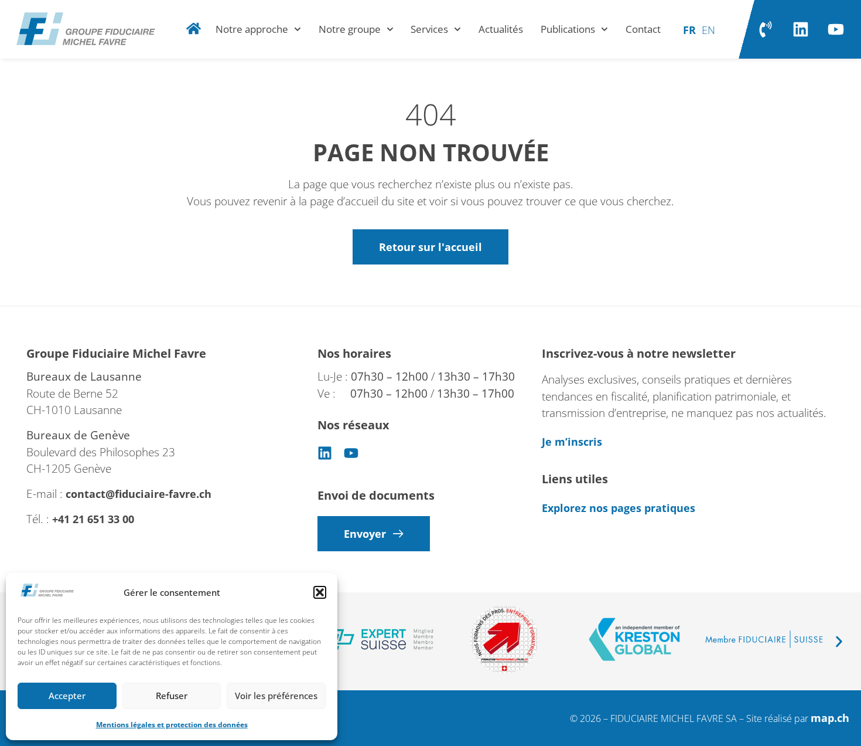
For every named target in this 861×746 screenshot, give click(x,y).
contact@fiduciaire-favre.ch (138, 494)
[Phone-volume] (765, 29)
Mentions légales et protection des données (172, 725)
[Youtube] (835, 29)
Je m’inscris (572, 442)
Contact (643, 29)
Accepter (67, 695)
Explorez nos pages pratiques (618, 508)
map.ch (830, 718)
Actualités (501, 29)
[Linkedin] (800, 29)
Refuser (171, 695)
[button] (320, 592)
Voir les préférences (276, 695)
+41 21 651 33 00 (94, 519)
